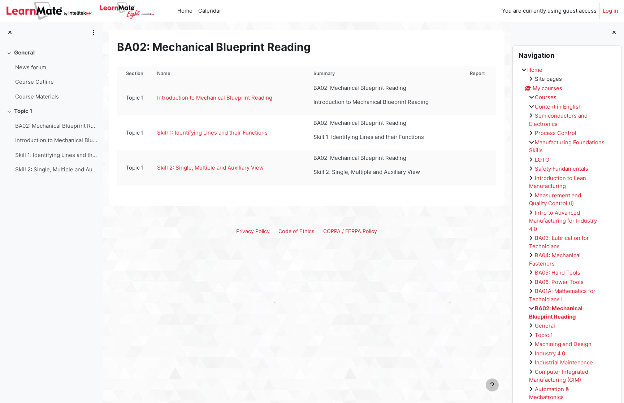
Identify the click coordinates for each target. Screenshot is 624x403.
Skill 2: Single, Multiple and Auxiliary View (56, 169)
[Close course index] (10, 32)
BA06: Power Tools (559, 282)
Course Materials (37, 96)
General (24, 52)
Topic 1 (23, 111)
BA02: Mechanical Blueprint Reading (56, 125)
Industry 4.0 (550, 353)
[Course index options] (93, 32)
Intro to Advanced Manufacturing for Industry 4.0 (563, 220)
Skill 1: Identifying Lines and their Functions (56, 155)
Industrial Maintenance (564, 362)
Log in (610, 10)
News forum (30, 67)
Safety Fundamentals (561, 168)
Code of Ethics (296, 231)
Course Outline (34, 81)
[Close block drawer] (614, 32)
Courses (545, 97)
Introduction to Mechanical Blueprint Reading (56, 140)
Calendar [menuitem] (209, 10)
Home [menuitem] (184, 10)
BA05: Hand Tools (557, 272)
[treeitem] (51, 74)
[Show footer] (492, 384)
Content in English (558, 106)
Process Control (555, 133)
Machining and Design (563, 344)
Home (534, 69)
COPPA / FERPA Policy (350, 231)
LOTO (542, 159)
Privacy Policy (253, 231)
